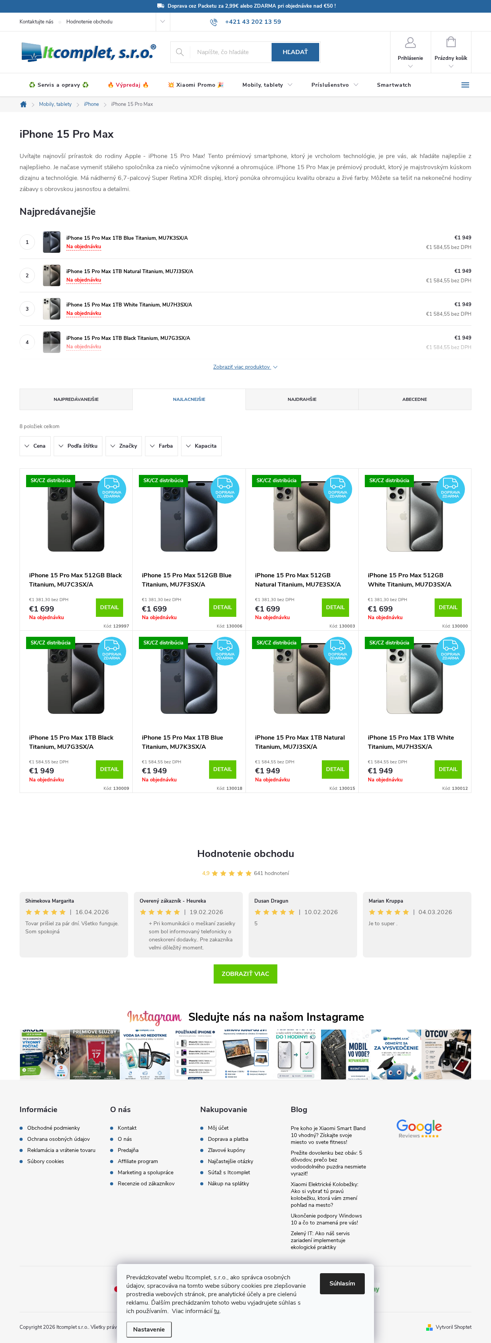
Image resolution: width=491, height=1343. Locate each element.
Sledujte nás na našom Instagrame (276, 1017)
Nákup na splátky (228, 1184)
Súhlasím (342, 1283)
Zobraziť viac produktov (242, 367)
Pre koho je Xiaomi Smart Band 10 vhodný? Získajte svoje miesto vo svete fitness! (328, 1135)
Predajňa (128, 1150)
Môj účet (218, 1128)
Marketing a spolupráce (145, 1173)
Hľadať (295, 52)
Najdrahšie (302, 399)
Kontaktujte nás (36, 21)
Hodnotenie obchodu (89, 21)
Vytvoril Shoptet (453, 1327)
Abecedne (414, 399)
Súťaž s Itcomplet (229, 1173)
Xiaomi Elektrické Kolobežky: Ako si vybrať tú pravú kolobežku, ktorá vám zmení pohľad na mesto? (324, 1195)
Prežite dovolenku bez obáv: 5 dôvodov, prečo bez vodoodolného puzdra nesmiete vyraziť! (328, 1163)
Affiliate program (138, 1161)
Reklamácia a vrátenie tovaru (61, 1150)
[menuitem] (59, 85)
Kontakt (127, 1128)
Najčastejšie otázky (230, 1161)
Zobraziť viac (245, 974)
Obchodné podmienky (53, 1128)
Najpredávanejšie (76, 399)
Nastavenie (149, 1329)
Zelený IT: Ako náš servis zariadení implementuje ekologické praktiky (320, 1240)
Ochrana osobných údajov (58, 1139)
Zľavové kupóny (226, 1150)
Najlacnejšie (189, 399)
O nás (125, 1139)
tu (216, 1311)
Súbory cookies (45, 1161)
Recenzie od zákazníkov (146, 1184)
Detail (109, 607)
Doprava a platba (228, 1139)
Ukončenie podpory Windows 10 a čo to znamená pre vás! (326, 1219)
